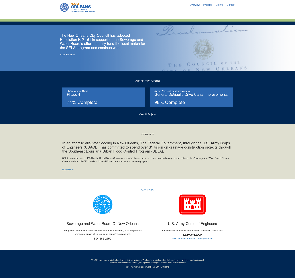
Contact (231, 4)
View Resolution (68, 54)
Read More (67, 169)
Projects (207, 4)
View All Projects (147, 114)
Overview (195, 4)
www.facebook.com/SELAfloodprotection (192, 238)
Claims (219, 4)
